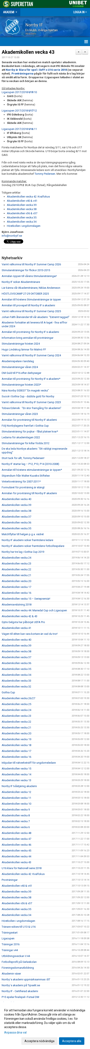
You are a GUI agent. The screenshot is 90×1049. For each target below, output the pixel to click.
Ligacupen (8, 938)
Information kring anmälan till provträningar (27, 337)
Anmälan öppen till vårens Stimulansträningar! (29, 276)
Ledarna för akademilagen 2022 (21, 437)
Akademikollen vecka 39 (21, 204)
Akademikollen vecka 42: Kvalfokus (28, 196)
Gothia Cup (8, 692)
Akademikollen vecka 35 (21, 217)
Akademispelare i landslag (18, 361)
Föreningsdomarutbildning (18, 967)
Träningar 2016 (10, 944)
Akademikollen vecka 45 (16, 850)
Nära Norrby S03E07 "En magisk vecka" (25, 390)
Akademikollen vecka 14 (16, 774)
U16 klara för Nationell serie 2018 (21, 868)
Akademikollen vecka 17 (16, 587)
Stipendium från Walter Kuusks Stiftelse (26, 475)
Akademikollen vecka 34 (21, 221)
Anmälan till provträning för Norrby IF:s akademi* (31, 378)
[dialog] (45, 1025)
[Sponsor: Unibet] (78, 3)
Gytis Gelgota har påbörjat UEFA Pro (23, 622)
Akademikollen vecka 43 (28, 52)
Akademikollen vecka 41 (16, 628)
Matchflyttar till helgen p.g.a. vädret (23, 534)
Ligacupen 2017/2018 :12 (19, 110)
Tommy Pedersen (45, 173)
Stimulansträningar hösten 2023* (21, 384)
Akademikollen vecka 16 (16, 592)
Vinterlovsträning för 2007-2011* (21, 481)
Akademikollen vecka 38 (21, 209)
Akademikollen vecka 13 (16, 780)
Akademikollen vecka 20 (16, 581)
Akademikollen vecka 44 (16, 856)
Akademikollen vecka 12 (16, 792)
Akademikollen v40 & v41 (22, 200)
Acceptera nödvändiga (39, 1041)
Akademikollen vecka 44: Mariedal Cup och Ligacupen (34, 610)
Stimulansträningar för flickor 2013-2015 (26, 270)
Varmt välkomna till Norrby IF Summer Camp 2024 (31, 355)
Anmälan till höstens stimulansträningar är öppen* (32, 469)
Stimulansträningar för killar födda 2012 (25, 443)
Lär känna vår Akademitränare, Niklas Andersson (31, 287)
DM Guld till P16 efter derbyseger (21, 372)
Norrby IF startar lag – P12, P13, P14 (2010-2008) (30, 464)
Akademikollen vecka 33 (16, 680)
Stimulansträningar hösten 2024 (21, 343)
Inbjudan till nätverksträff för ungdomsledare (29, 762)
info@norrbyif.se (12, 235)
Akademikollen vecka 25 (16, 704)
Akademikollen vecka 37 (16, 516)
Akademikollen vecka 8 (16, 815)
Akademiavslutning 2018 (16, 604)
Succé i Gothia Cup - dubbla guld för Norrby (28, 396)
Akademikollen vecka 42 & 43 (19, 616)
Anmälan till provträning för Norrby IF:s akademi (30, 331)
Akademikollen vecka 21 (16, 575)
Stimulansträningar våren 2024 (20, 367)
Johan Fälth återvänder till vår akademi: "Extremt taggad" (35, 317)
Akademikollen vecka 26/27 (18, 698)
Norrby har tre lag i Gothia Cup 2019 (23, 551)
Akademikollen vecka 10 (16, 803)
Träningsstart (10, 932)
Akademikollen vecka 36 (16, 522)
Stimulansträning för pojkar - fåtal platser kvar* (30, 431)
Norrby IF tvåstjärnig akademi (19, 786)
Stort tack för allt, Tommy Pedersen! (23, 458)
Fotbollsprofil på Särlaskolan (19, 961)
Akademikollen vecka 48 (16, 833)
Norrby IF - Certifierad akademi (20, 991)
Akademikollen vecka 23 (16, 563)
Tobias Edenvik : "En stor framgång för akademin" (31, 408)
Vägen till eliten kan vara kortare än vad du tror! (30, 633)
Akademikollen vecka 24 (16, 557)
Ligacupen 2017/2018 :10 (19, 92)
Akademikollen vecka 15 (16, 768)
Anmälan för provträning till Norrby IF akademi (29, 419)
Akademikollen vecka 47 (16, 838)
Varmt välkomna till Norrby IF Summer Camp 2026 (31, 264)
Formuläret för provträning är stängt (23, 487)
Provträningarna (22, 73)
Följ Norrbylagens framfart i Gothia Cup (25, 425)
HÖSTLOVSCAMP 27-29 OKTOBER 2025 (25, 293)
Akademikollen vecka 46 (16, 844)
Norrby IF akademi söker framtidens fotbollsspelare (33, 546)
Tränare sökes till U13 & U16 (19, 926)
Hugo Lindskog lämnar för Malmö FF (24, 349)
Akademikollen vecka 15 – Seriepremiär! (26, 598)
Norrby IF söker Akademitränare (21, 281)
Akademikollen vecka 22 (16, 569)
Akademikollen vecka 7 (16, 821)
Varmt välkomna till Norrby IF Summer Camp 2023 (31, 402)
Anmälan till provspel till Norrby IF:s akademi (28, 305)
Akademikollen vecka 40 (16, 499)
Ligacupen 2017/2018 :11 (19, 129)
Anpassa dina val (15, 1032)
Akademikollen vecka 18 (16, 745)
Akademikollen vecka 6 (16, 827)
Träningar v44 (10, 950)
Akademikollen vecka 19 (16, 739)
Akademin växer (11, 973)
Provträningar (10, 879)
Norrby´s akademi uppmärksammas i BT (26, 979)
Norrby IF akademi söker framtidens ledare (27, 540)
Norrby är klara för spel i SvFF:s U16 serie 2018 (36, 69)
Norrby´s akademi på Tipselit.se (21, 985)
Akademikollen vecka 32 (16, 686)
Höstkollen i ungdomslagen (23, 225)
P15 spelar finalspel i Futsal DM (20, 997)
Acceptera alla (71, 1041)
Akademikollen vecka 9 (16, 809)
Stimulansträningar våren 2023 (20, 413)
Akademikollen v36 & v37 (22, 213)
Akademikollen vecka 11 (16, 797)
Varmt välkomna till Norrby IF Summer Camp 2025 (31, 311)
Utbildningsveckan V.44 (16, 956)
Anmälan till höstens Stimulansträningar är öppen (31, 299)
